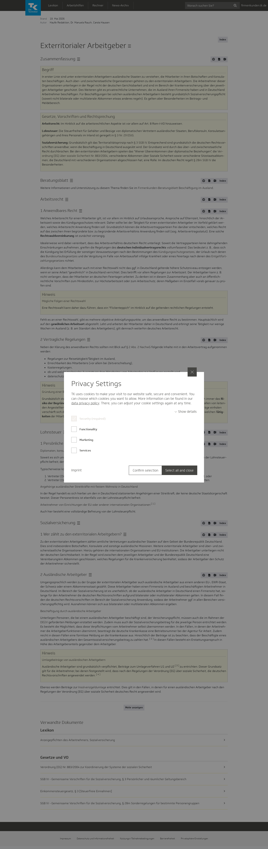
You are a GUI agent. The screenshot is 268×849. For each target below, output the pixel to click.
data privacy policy (85, 403)
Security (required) (92, 419)
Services (85, 450)
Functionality (88, 429)
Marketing (86, 440)
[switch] (185, 411)
